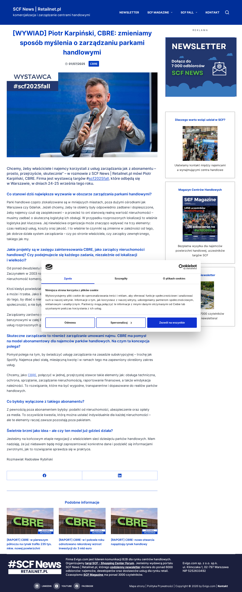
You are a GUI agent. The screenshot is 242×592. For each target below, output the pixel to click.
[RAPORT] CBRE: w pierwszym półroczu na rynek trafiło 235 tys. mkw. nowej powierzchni (29, 544)
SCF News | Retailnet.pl (37, 9)
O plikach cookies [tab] (174, 278)
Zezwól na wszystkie (172, 322)
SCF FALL (187, 12)
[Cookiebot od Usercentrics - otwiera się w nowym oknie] (181, 267)
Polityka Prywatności (160, 586)
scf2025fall (99, 178)
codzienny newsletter (125, 567)
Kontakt (213, 12)
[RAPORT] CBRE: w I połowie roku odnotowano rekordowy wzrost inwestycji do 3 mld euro (81, 544)
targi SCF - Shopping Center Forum (109, 563)
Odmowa (70, 322)
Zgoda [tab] (68, 278)
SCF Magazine (158, 12)
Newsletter (129, 12)
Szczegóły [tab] (121, 278)
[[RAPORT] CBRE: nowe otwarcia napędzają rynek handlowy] (134, 521)
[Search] (227, 12)
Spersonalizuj (119, 322)
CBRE (94, 64)
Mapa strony (137, 586)
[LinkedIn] (119, 475)
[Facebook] (44, 475)
